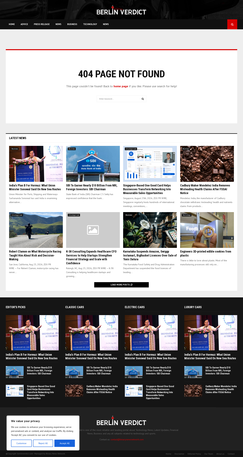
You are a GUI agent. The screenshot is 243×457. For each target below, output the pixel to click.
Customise (21, 443)
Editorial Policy (194, 454)
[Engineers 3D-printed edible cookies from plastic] (207, 230)
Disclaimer (179, 454)
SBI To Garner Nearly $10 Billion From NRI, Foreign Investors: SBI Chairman (39, 370)
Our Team (208, 454)
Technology (90, 24)
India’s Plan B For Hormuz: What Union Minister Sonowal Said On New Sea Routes (32, 356)
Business (72, 24)
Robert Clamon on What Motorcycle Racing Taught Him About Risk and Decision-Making (35, 255)
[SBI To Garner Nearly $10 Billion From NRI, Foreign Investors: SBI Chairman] (93, 164)
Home (12, 24)
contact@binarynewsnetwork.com (127, 439)
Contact (231, 454)
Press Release (42, 24)
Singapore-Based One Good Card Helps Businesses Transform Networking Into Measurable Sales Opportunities (147, 189)
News (58, 24)
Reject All (43, 443)
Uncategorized (131, 149)
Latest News (17, 138)
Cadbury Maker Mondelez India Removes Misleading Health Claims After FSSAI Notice (205, 189)
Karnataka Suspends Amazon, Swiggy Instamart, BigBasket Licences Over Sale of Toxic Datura (150, 255)
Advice (24, 24)
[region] (43, 433)
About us (220, 454)
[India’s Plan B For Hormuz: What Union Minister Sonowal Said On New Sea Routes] (36, 164)
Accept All (65, 443)
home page (121, 86)
